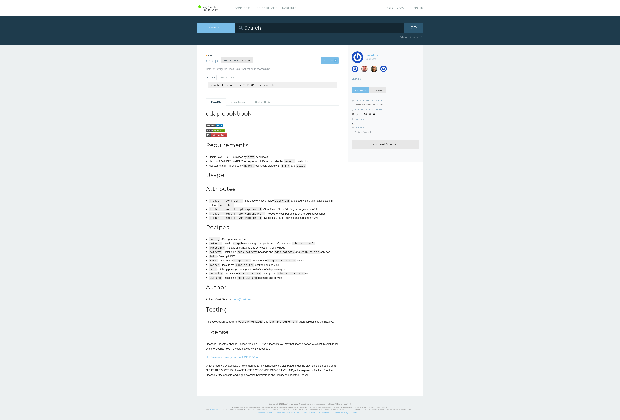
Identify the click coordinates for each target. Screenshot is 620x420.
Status (355, 412)
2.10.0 (235, 60)
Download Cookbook (385, 144)
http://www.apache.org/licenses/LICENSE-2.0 (232, 357)
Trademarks (214, 409)
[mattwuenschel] (384, 70)
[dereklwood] (356, 70)
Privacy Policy (309, 412)
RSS (210, 55)
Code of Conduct (265, 412)
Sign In (418, 8)
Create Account (398, 8)
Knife (231, 78)
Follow (331, 60)
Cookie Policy (324, 412)
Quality (262, 101)
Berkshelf (222, 78)
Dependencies (238, 101)
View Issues (377, 90)
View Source (360, 90)
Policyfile (211, 78)
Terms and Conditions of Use (287, 412)
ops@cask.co (242, 299)
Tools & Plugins (266, 8)
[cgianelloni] (375, 70)
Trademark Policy (341, 412)
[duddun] (365, 70)
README (216, 101)
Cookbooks (242, 8)
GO (414, 27)
